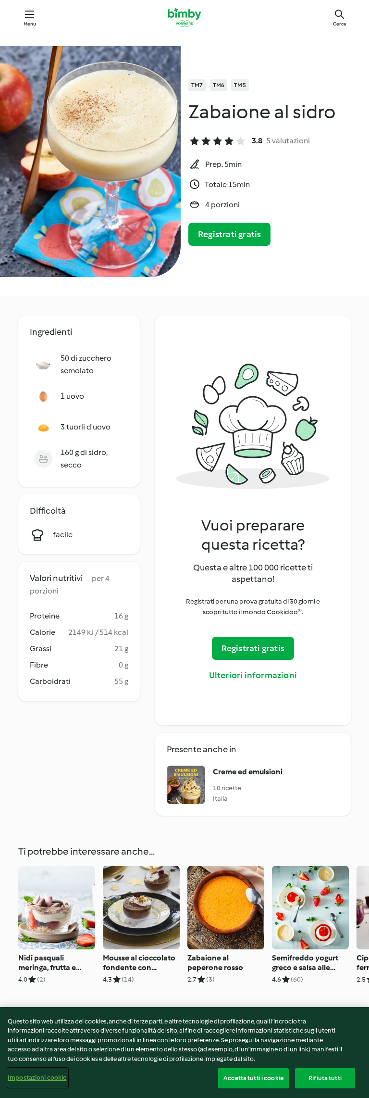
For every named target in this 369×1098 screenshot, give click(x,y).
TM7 (197, 85)
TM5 (240, 85)
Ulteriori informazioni (253, 675)
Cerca (339, 24)
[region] (184, 1052)
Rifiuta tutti (325, 1078)
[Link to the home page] (184, 17)
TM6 (219, 85)
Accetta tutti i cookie (253, 1078)
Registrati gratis (229, 234)
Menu (30, 24)
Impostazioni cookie (37, 1077)
